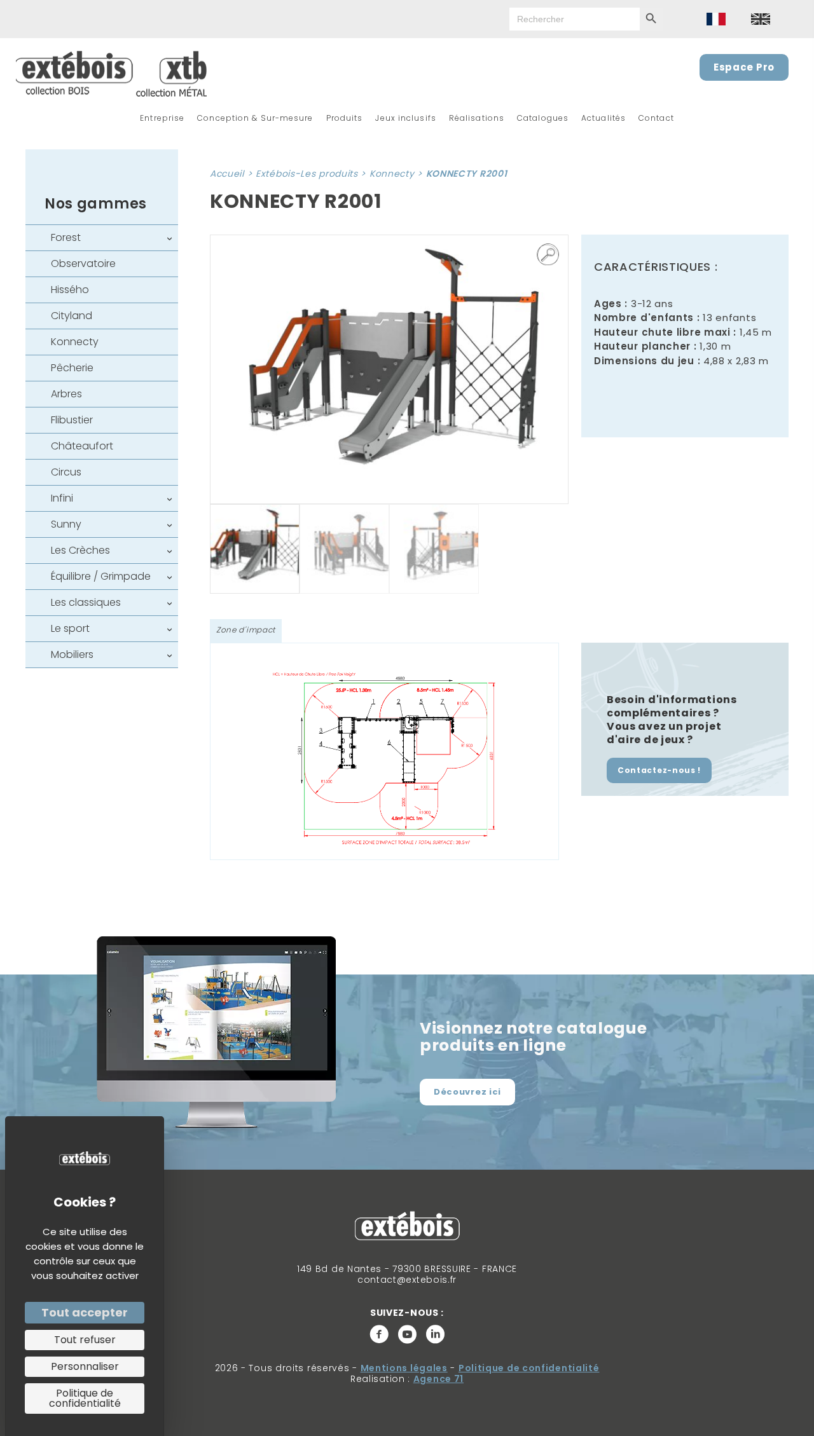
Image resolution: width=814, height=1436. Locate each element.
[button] (548, 254)
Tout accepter (84, 1312)
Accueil (227, 173)
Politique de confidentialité (529, 1368)
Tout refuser (85, 1339)
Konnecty (392, 173)
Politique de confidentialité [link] (85, 1398)
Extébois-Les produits (307, 173)
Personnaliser (85, 1366)
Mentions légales (404, 1368)
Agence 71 (438, 1378)
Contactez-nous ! (659, 770)
